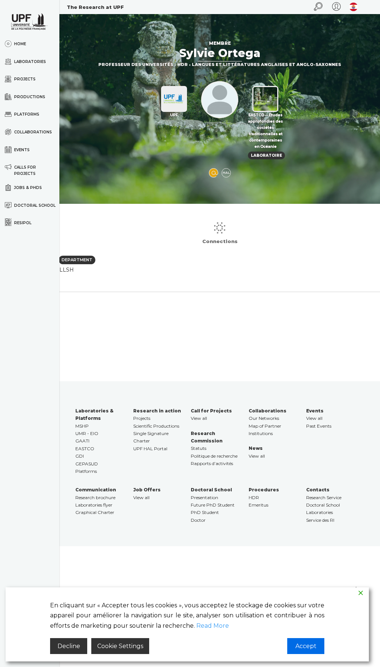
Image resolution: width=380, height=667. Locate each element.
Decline (69, 646)
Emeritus (258, 505)
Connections (220, 241)
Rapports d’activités (212, 463)
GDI (79, 456)
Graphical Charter (94, 512)
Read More (212, 625)
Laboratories (319, 512)
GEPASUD (86, 464)
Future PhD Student (213, 505)
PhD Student (205, 512)
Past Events (318, 426)
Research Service (323, 497)
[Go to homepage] (29, 21)
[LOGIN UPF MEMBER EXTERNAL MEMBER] (336, 7)
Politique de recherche (214, 456)
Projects (141, 418)
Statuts (198, 448)
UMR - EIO (86, 433)
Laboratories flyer (93, 505)
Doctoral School (323, 505)
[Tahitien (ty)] (353, 7)
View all (199, 418)
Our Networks (264, 418)
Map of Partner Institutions (265, 429)
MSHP (82, 426)
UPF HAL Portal (150, 448)
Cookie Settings (120, 646)
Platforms (86, 471)
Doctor (198, 520)
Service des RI (320, 520)
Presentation (204, 497)
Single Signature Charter (150, 437)
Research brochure (95, 497)
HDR (254, 497)
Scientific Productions (156, 426)
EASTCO (84, 448)
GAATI (82, 441)
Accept (306, 646)
